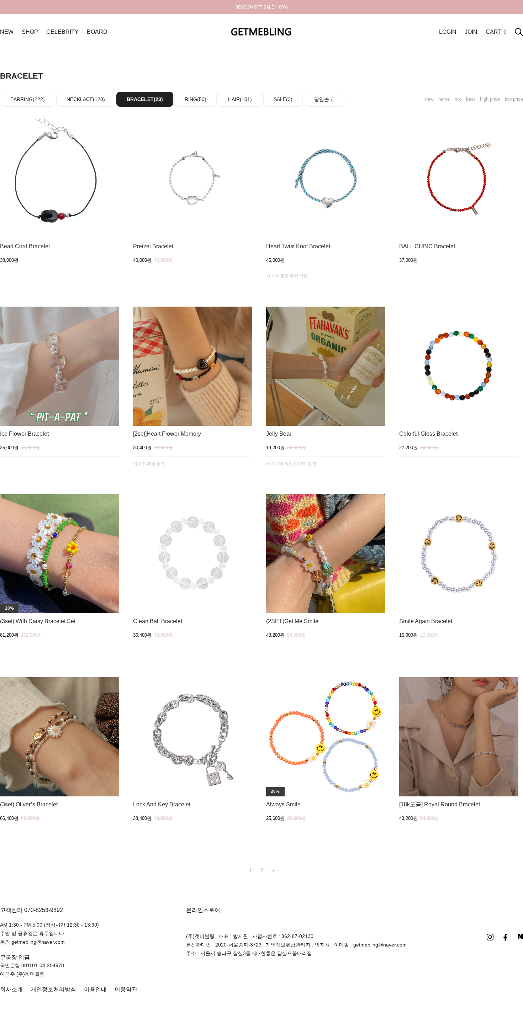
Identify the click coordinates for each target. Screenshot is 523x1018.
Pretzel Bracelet (153, 246)
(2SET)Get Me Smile (292, 621)
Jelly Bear (278, 434)
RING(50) (195, 99)
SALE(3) (283, 99)
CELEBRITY (62, 32)
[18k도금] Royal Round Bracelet (439, 804)
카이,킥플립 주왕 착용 (287, 276)
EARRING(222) (27, 99)
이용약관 (126, 989)
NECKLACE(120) (86, 99)
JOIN (471, 32)
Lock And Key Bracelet (161, 804)
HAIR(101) (240, 99)
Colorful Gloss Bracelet (428, 434)
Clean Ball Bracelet (157, 621)
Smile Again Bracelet (425, 621)
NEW (7, 32)
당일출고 (324, 99)
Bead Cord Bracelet (25, 246)
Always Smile (283, 804)
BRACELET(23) (145, 99)
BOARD (97, 32)
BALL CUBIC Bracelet (427, 246)
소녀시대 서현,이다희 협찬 (291, 463)
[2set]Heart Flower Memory (167, 434)
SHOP (30, 32)
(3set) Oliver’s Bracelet (29, 804)
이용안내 (95, 989)
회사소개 (11, 989)
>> (272, 870)
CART (496, 32)
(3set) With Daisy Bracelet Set (37, 621)
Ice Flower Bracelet (24, 434)
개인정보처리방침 (53, 989)
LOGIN (447, 32)
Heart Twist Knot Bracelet (298, 246)
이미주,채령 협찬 (149, 463)
